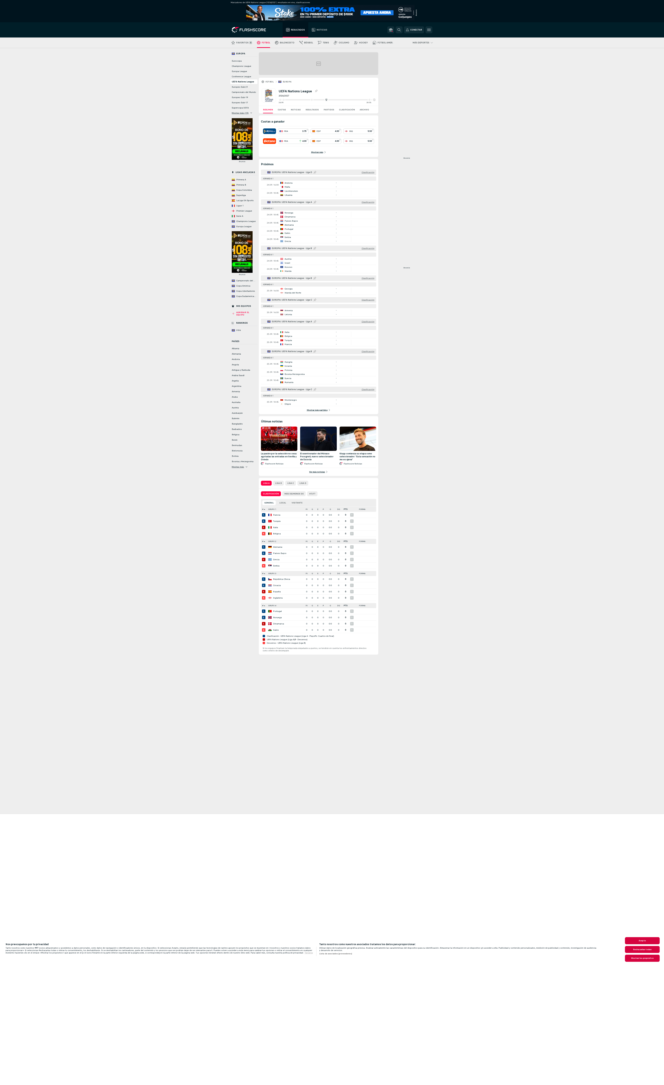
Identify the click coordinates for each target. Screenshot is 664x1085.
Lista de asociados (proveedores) (335, 953)
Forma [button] (362, 509)
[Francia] (270, 515)
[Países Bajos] (270, 553)
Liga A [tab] (266, 483)
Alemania (277, 547)
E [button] (317, 509)
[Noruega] (270, 617)
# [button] (263, 509)
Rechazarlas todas (642, 949)
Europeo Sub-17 (240, 102)
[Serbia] (270, 565)
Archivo (364, 109)
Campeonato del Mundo (244, 92)
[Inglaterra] (270, 598)
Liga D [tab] (302, 483)
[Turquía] (270, 521)
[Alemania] (270, 547)
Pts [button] (346, 509)
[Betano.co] (269, 141)
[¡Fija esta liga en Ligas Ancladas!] (316, 91)
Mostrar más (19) (240, 113)
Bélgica (277, 533)
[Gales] (270, 630)
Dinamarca (278, 623)
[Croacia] (270, 585)
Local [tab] (282, 503)
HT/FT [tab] (312, 494)
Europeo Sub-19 (240, 97)
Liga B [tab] (278, 483)
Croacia (277, 585)
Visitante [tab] (297, 503)
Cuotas (282, 109)
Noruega (277, 617)
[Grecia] (270, 559)
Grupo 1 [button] (272, 509)
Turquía (277, 521)
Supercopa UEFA (240, 107)
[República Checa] (270, 579)
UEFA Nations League (243, 81)
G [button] (312, 509)
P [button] (323, 509)
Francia (276, 515)
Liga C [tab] (290, 483)
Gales (276, 630)
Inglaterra (278, 597)
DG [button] (338, 509)
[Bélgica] (270, 533)
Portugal (277, 611)
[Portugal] (270, 611)
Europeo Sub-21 (240, 87)
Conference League (241, 76)
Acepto (642, 940)
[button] (374, 100)
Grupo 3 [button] (272, 573)
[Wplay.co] (269, 131)
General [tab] (269, 503)
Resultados (312, 109)
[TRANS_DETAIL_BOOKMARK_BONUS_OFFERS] (390, 29)
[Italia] (270, 527)
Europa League (239, 71)
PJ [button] (307, 509)
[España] (270, 591)
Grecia (276, 559)
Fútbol (269, 82)
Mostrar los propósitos (642, 958)
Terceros (308, 953)
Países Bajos (279, 553)
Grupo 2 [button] (272, 541)
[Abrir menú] (428, 29)
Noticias (296, 109)
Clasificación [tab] (271, 494)
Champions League (241, 66)
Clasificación (347, 109)
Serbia (276, 565)
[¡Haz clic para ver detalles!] (318, 185)
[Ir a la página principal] (251, 30)
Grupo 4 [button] (272, 605)
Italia (275, 527)
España (277, 591)
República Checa (281, 579)
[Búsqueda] (399, 29)
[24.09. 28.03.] (327, 100)
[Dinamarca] (270, 623)
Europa (287, 82)
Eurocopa (237, 61)
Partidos (329, 109)
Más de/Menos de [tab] (294, 494)
